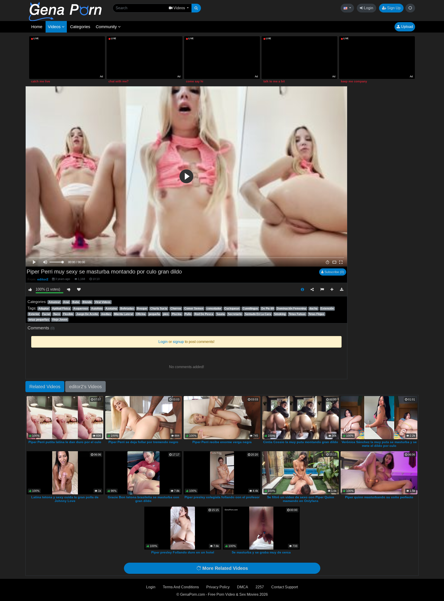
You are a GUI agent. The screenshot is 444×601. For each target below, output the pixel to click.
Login (368, 8)
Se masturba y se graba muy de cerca (261, 552)
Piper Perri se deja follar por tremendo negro (143, 442)
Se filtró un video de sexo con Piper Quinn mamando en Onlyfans (300, 499)
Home (36, 26)
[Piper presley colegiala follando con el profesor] (222, 473)
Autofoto (96, 308)
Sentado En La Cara (258, 314)
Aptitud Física (61, 308)
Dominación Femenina (291, 308)
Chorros (175, 308)
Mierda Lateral (123, 314)
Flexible (68, 314)
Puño (188, 314)
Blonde (87, 302)
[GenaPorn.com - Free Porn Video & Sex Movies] (65, 11)
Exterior (34, 314)
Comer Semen (193, 308)
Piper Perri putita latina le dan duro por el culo (64, 442)
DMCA (242, 587)
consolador (214, 308)
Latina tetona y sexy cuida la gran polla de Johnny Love (65, 499)
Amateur (54, 302)
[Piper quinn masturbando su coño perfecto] (379, 473)
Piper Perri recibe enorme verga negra (222, 442)
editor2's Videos (85, 386)
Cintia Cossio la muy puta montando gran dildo (300, 442)
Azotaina (111, 308)
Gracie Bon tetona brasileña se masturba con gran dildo (143, 499)
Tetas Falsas (297, 314)
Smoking (280, 314)
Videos (55, 26)
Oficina (140, 314)
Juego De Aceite (87, 314)
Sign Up (393, 8)
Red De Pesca (203, 314)
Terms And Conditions (181, 587)
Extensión (327, 308)
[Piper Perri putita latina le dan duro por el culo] (65, 417)
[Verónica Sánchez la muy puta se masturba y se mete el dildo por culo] (379, 417)
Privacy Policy (218, 587)
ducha (313, 308)
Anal (66, 302)
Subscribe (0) (334, 272)
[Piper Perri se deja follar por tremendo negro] (143, 417)
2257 (260, 587)
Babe (75, 302)
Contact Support (284, 587)
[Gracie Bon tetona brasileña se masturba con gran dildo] (143, 473)
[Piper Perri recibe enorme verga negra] (222, 417)
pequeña (154, 314)
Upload (406, 27)
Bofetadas (127, 308)
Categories (80, 26)
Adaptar (43, 308)
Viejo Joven (59, 319)
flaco (56, 314)
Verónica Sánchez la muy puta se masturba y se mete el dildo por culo (379, 444)
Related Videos (44, 386)
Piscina (177, 314)
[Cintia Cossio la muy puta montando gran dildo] (301, 417)
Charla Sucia (158, 308)
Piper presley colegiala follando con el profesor (222, 497)
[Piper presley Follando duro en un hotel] (182, 528)
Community (107, 26)
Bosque (142, 308)
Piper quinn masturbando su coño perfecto (379, 497)
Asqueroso (80, 308)
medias (106, 314)
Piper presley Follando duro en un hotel (182, 552)
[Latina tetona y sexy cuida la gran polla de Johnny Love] (65, 473)
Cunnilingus (250, 308)
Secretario (235, 314)
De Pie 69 (267, 308)
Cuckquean (231, 308)
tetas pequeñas (39, 319)
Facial (46, 314)
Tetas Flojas (316, 314)
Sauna (220, 314)
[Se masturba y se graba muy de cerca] (261, 528)
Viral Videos (103, 302)
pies (166, 314)
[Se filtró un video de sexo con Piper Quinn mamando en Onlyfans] (300, 473)
